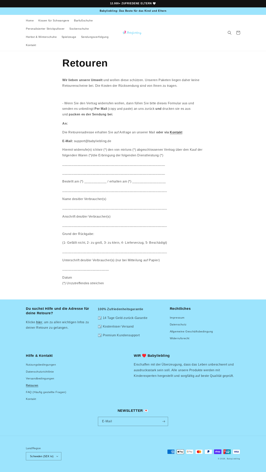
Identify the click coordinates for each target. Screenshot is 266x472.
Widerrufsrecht (179, 338)
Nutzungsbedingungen (41, 364)
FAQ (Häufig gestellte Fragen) (46, 392)
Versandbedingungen (40, 378)
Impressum (177, 317)
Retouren (32, 385)
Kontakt (176, 132)
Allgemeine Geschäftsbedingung (191, 331)
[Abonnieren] (163, 421)
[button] (229, 32)
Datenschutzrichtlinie (40, 371)
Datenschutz (178, 324)
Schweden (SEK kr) (42, 456)
